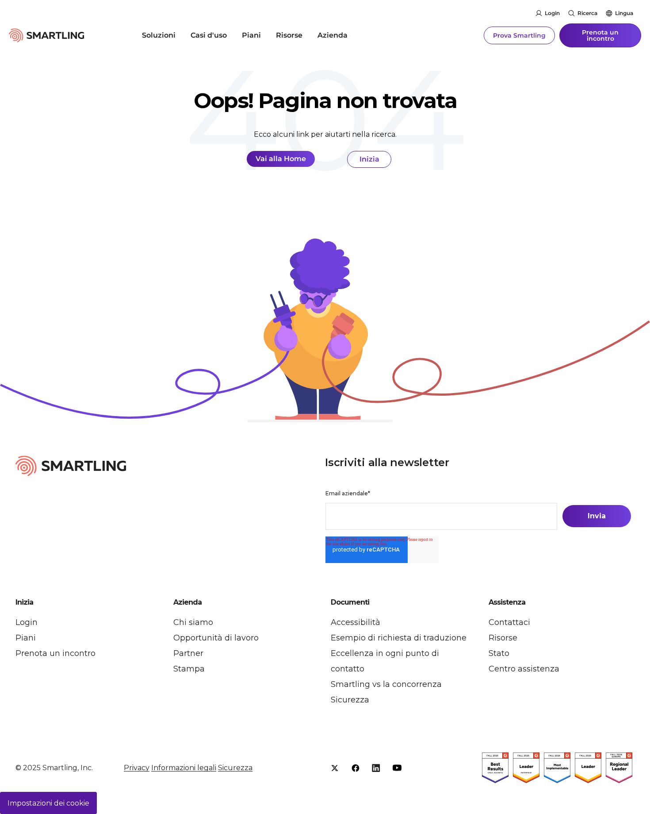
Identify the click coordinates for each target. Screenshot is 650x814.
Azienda (332, 35)
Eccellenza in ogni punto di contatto (385, 661)
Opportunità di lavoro (216, 638)
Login (552, 13)
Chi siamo (193, 622)
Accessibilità (355, 622)
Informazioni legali (183, 768)
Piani (251, 35)
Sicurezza (350, 700)
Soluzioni (159, 35)
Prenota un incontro (600, 35)
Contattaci (509, 622)
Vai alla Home (281, 158)
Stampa (189, 669)
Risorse (289, 35)
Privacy (136, 768)
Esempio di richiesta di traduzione (398, 638)
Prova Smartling (519, 35)
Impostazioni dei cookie (48, 803)
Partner (188, 653)
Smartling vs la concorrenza (386, 684)
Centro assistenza (524, 669)
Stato (499, 653)
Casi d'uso (209, 35)
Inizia (369, 159)
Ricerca (587, 13)
